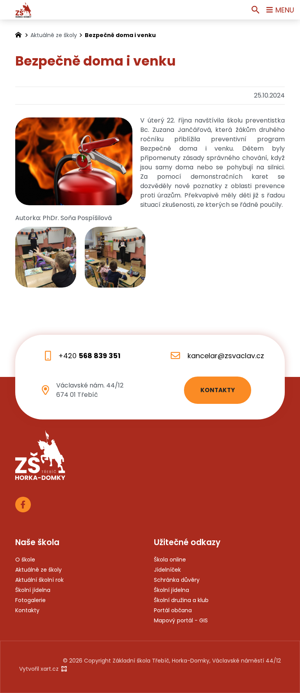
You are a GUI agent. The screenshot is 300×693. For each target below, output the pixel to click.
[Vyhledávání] (255, 10)
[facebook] (23, 503)
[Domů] (20, 34)
